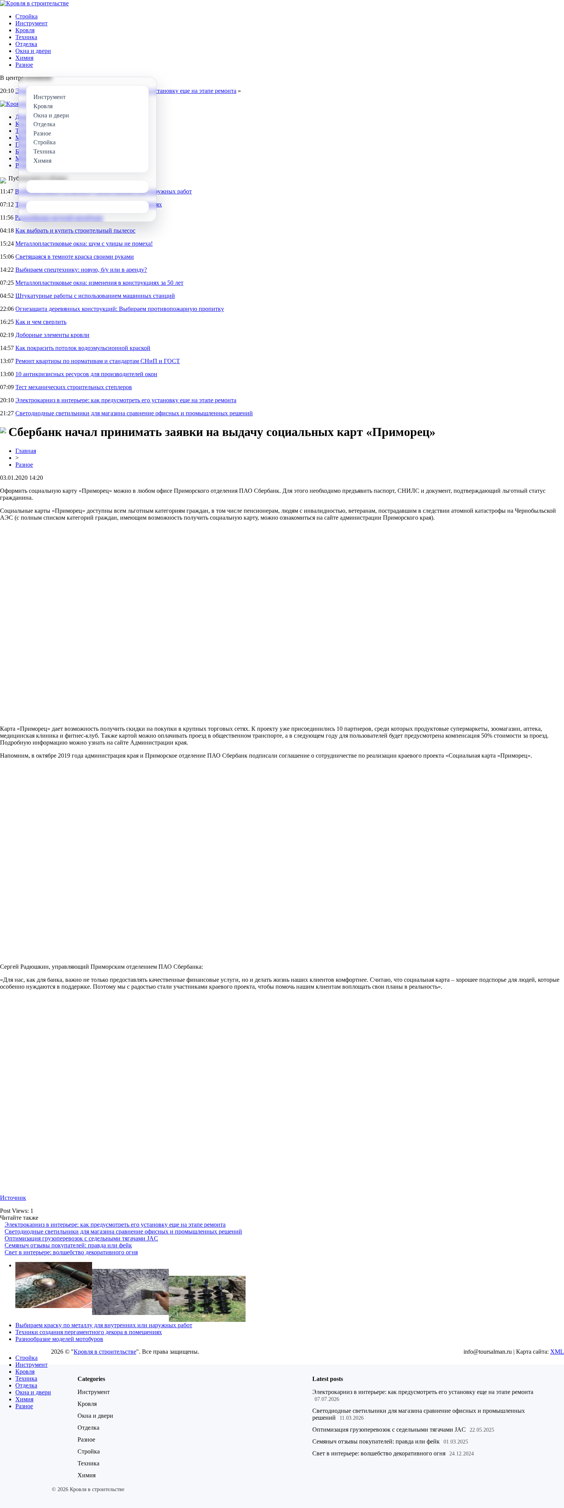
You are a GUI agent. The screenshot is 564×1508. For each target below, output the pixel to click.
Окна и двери (33, 51)
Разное (24, 64)
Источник (13, 1197)
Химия (24, 58)
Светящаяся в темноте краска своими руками (74, 256)
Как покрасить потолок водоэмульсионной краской (82, 348)
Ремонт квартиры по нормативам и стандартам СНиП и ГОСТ (97, 361)
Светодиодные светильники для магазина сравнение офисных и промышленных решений (134, 413)
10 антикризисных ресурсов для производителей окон (86, 374)
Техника (26, 37)
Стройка (26, 16)
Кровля (25, 30)
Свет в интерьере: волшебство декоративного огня (71, 1252)
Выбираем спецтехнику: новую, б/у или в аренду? (81, 269)
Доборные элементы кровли (52, 335)
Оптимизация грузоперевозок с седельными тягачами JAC (81, 1238)
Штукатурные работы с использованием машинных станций (95, 295)
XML (557, 1351)
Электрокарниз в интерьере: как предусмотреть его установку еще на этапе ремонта (125, 400)
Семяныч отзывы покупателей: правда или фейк (68, 1245)
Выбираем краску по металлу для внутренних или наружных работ (103, 1325)
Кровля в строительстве (105, 1351)
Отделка (26, 44)
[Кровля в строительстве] (34, 3)
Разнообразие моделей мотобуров (59, 1339)
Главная (25, 451)
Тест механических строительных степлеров (73, 387)
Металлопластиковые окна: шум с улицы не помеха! (84, 243)
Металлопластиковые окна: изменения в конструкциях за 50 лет (99, 282)
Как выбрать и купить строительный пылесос (75, 230)
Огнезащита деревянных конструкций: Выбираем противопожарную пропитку (119, 309)
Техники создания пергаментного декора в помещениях (88, 1332)
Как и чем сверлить (40, 322)
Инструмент (31, 23)
